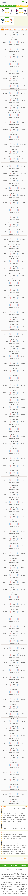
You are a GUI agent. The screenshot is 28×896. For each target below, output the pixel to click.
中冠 (17, 134)
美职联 (11, 29)
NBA (12, 869)
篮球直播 (15, 869)
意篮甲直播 (23, 5)
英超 (22, 29)
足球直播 (20, 869)
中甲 (17, 361)
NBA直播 (7, 5)
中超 (17, 353)
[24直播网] (4, 2)
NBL (17, 127)
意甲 (15, 29)
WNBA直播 (11, 5)
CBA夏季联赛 (17, 112)
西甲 (19, 29)
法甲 (17, 258)
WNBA (7, 8)
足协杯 (17, 90)
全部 (2, 29)
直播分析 (7, 12)
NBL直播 (18, 5)
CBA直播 (15, 5)
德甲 (17, 310)
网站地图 (8, 869)
